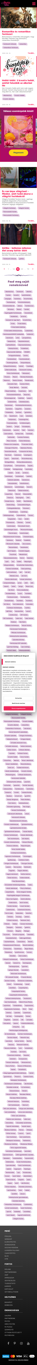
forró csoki (9, 913)
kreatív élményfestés (12, 842)
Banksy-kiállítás (10, 1130)
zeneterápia (24, 533)
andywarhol (12, 402)
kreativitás (27, 320)
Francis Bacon (26, 977)
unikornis (30, 334)
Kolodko (12, 956)
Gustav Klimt (24, 384)
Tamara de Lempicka (12, 444)
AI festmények (10, 1034)
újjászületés (21, 515)
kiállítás (21, 398)
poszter (16, 430)
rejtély (27, 608)
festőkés (28, 593)
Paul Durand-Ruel (18, 881)
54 (22, 269)
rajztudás (28, 469)
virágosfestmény (14, 355)
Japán (10, 1183)
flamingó (27, 1169)
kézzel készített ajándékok (18, 732)
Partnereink (10, 1318)
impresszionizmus (24, 345)
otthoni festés (23, 753)
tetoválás (29, 604)
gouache (17, 785)
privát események (11, 1208)
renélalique (19, 476)
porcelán (28, 1151)
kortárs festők (10, 980)
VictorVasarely (27, 458)
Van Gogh (26, 806)
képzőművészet (23, 341)
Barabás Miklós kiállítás (18, 1098)
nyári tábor (16, 1176)
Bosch (30, 941)
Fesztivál (13, 554)
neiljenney (12, 419)
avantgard (27, 455)
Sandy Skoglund (12, 799)
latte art (11, 767)
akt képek (25, 838)
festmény (17, 299)
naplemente (29, 1005)
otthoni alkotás (24, 750)
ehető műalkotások (11, 771)
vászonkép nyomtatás (23, 1123)
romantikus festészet (10, 47)
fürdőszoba (27, 1172)
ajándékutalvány (18, 640)
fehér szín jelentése (18, 1115)
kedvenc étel (25, 920)
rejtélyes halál (24, 860)
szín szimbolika (10, 1112)
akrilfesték (28, 1083)
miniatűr (13, 1059)
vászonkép (9, 1123)
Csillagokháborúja (14, 508)
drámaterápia (28, 536)
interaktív (7, 1023)
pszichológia (19, 487)
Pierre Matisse (25, 888)
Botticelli (27, 867)
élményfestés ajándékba (18, 636)
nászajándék (12, 483)
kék (32, 583)
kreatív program (18, 934)
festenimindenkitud (14, 394)
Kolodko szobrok (12, 1087)
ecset (20, 593)
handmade (24, 547)
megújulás (11, 519)
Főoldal (8, 1236)
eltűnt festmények (27, 959)
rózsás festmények (11, 835)
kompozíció (11, 341)
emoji (27, 984)
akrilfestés (25, 1183)
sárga (21, 586)
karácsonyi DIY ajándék (18, 643)
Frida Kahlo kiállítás (18, 327)
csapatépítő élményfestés (18, 995)
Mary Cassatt (11, 441)
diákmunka (10, 1162)
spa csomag (25, 647)
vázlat (11, 473)
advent (15, 1020)
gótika (21, 259)
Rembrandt (29, 380)
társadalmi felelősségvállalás (15, 885)
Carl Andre (12, 803)
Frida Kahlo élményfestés (13, 330)
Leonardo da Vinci (26, 451)
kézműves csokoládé (25, 980)
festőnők (29, 433)
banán (13, 1069)
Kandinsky (18, 949)
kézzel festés (26, 625)
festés (8, 295)
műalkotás (14, 316)
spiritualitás (11, 1190)
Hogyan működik (11, 1247)
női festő (23, 1052)
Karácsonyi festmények (18, 629)
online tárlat (11, 750)
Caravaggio (27, 856)
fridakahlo (9, 412)
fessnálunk (28, 313)
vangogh (8, 299)
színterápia (11, 526)
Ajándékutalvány (12, 1250)
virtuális (29, 1020)
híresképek (26, 426)
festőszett (27, 998)
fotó (20, 1190)
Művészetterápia (26, 529)
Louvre (21, 1133)
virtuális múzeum (11, 746)
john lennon (29, 618)
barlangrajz (27, 963)
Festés (7, 1321)
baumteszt (13, 416)
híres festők (24, 757)
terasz (7, 1176)
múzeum (19, 927)
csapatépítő (10, 892)
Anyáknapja (14, 512)
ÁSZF (6, 1275)
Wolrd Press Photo (25, 1002)
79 (28, 269)
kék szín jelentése (10, 1108)
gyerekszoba (10, 1165)
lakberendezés (23, 490)
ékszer (22, 1194)
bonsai (8, 963)
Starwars (26, 508)
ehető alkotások (11, 888)
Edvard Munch (27, 842)
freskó (16, 792)
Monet (19, 309)
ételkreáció (13, 902)
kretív (26, 355)
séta (17, 338)
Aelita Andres (25, 874)
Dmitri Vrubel (17, 380)
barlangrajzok (14, 966)
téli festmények (14, 1105)
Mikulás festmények (18, 632)
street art (18, 796)
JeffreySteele (20, 465)
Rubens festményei (12, 625)
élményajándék (24, 650)
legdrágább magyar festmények (18, 895)
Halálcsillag (10, 505)
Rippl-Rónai (29, 949)
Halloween (26, 1140)
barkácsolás (10, 1172)
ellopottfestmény (10, 366)
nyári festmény (26, 1208)
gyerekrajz (8, 1076)
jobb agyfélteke (25, 938)
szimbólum (28, 1048)
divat (27, 814)
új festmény (25, 1087)
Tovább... (31, 53)
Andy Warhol (14, 387)
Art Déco (7, 604)
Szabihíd (27, 540)
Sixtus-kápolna (10, 1187)
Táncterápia (13, 533)
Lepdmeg (24, 512)
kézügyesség (17, 469)
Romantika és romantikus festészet (16, 32)
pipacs (16, 1023)
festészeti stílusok (9, 44)
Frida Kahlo (22, 323)
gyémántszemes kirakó (18, 828)
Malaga (26, 931)
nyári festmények (24, 1165)
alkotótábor (28, 1176)
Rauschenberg (26, 764)
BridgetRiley (9, 462)
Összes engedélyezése (18, 708)
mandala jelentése (25, 1187)
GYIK (6, 1259)
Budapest (8, 1302)
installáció (22, 1069)
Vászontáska (13, 547)
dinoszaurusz (26, 1062)
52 (14, 269)
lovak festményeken (24, 1162)
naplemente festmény (12, 1009)
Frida (13, 323)
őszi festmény (11, 1137)
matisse (18, 412)
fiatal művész (12, 877)
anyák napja (26, 1126)
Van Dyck (22, 622)
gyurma (24, 966)
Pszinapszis (10, 522)
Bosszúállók (27, 494)
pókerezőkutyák (10, 370)
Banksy (9, 796)
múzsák (24, 387)
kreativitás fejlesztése (25, 565)
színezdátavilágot (24, 505)
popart (29, 398)
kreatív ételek (26, 771)
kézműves (25, 480)
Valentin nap (24, 1037)
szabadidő (28, 330)
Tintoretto (7, 949)
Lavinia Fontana (23, 437)
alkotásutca (7, 95)
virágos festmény (25, 735)
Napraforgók (25, 846)
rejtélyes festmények (14, 608)
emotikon (12, 988)
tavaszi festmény (26, 924)
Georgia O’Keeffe (11, 448)
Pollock (7, 924)
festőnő (13, 1052)
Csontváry (22, 391)
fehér (13, 586)
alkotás (28, 291)
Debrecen (9, 1305)
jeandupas (8, 476)
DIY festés (24, 615)
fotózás (10, 917)
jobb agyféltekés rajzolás (24, 1155)
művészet (9, 338)
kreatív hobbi (12, 757)
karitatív (9, 409)
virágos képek (25, 739)
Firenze (10, 931)
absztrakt (15, 458)
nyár (7, 561)
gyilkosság (11, 860)
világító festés (18, 1218)
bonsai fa (16, 963)
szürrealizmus (11, 572)
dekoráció (11, 490)
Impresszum (9, 1278)
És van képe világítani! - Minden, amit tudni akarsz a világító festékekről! (17, 194)
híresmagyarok (10, 398)
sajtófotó (7, 1005)
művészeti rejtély (25, 370)
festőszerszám (12, 597)
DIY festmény (8, 618)
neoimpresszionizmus (18, 853)
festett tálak (11, 650)
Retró (22, 558)
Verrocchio (17, 867)
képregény (19, 497)
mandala (30, 934)
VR (22, 1020)
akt (21, 572)
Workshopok (10, 1245)
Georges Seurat (26, 863)
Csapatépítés (10, 1253)
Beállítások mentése (18, 703)
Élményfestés (10, 1242)
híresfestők (28, 299)
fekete (6, 586)
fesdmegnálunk (12, 362)
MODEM (26, 352)
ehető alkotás (25, 899)
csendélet (25, 970)
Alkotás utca (14, 576)
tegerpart (17, 1169)
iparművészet (8, 1155)
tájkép (15, 924)
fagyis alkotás (23, 870)
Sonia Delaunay (24, 441)
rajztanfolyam (9, 941)
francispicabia (12, 423)
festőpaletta (25, 597)
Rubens (13, 622)
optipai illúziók (13, 970)
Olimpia (29, 1130)
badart (9, 426)
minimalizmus (23, 803)
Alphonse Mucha (26, 448)
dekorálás (19, 913)
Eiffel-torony (10, 1133)
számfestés (10, 909)
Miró (24, 1009)
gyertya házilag (12, 647)
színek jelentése (25, 579)
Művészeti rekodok (12, 544)
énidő (27, 519)
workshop (25, 1101)
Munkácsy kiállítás (11, 1144)
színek (28, 522)
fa (5, 416)
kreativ (16, 295)
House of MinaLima (24, 1066)
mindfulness (24, 483)
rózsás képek (27, 831)
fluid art (25, 1105)
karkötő (14, 1194)
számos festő (28, 1076)
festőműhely (12, 359)
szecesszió (7, 430)
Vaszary (11, 1044)
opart (7, 458)
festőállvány (9, 600)
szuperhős (8, 494)
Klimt (9, 984)
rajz (21, 416)
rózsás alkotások (26, 835)
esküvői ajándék (13, 480)
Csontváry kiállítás (14, 1055)
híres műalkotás (22, 590)
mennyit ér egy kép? (13, 320)
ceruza (29, 952)
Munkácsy (8, 952)
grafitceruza (19, 952)
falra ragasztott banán (18, 1147)
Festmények (9, 1335)
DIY (30, 391)
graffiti (27, 796)
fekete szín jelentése (14, 1119)
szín (20, 1048)
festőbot (29, 600)
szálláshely (28, 1204)
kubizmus (18, 455)
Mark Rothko (25, 799)
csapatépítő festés (18, 991)
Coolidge (30, 366)
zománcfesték (26, 792)
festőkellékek (10, 593)
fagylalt (12, 870)
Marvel (18, 494)
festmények (11, 302)
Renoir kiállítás (11, 1094)
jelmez (27, 917)
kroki (18, 473)
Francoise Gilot (27, 444)
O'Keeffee (7, 760)
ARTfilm (9, 611)
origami (21, 1179)
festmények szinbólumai (13, 1083)
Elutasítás (18, 698)
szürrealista (8, 433)
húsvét (29, 487)
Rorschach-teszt (23, 526)
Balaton (30, 558)
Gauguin (10, 927)
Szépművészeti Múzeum (12, 945)
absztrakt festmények (18, 973)
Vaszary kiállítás (10, 1048)
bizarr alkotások (27, 760)
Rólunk (8, 1269)
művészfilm (19, 611)
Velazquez (26, 373)
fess (20, 519)
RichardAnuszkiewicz (24, 462)
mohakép (17, 1211)
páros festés (19, 1041)
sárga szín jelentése (26, 1108)
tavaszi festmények (18, 810)
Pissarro (17, 1076)
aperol (9, 1211)
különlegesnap (9, 515)
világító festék (24, 208)
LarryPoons (8, 465)
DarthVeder (28, 501)
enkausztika (8, 789)
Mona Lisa (29, 586)
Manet (15, 377)
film (28, 497)
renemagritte (23, 419)
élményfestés (13, 348)
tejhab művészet (23, 767)
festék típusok (28, 785)
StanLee (10, 497)
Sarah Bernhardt (10, 451)
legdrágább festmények (13, 313)
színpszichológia (9, 583)
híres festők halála (18, 849)
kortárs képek (12, 1037)
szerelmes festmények (13, 1151)
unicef (28, 611)
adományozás (24, 402)
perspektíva (26, 338)
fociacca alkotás (12, 846)
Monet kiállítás (10, 391)
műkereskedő (24, 877)
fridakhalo (24, 348)
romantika (22, 44)
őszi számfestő (25, 1137)
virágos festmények (11, 863)
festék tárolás (12, 906)
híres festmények (13, 373)
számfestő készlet (24, 909)
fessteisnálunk (24, 359)
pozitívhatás (26, 295)
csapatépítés (23, 988)
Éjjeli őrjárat (10, 1179)
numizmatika (17, 1158)
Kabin (19, 561)
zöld (26, 583)
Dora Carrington (12, 899)
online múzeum (26, 746)
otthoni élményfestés (13, 998)
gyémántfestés (27, 824)
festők (26, 309)
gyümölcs (28, 412)
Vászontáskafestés (10, 558)
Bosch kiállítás (28, 945)
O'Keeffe (16, 1027)
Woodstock (23, 554)
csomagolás (19, 1016)
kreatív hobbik (19, 95)
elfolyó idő (19, 433)
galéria (27, 927)
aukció (8, 867)
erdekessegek (25, 423)
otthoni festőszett (24, 774)
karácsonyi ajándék (18, 778)
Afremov (11, 309)
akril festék (24, 902)
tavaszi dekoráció (12, 1062)
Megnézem (18, 152)
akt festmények (13, 838)
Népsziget (27, 561)
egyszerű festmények (12, 856)
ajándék (17, 1012)
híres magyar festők (24, 892)
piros (19, 583)
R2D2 (19, 501)
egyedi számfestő (24, 1215)
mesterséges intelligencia (18, 1030)
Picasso (7, 377)
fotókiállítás (17, 1005)
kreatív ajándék (10, 735)
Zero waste (26, 544)
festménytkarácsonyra (23, 405)
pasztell (27, 782)
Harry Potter (10, 1066)
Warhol (16, 760)
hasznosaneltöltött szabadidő (13, 334)
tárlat (31, 1073)
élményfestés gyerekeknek (18, 1197)
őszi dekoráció (18, 604)
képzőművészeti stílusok (18, 821)
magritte (19, 409)
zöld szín (27, 1119)
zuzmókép (27, 1211)
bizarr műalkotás (12, 764)
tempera (8, 792)
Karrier (8, 1286)
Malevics (7, 380)
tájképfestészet (12, 739)
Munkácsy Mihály (26, 1144)
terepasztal (23, 1059)
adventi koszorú (13, 1101)
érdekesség (18, 984)
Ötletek (20, 522)
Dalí (23, 430)
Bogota (18, 931)
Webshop (8, 1239)
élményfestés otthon (14, 782)
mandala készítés (18, 1201)
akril (16, 1183)
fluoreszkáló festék (10, 211)
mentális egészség (13, 806)
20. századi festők (12, 977)
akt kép (9, 1016)
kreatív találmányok (11, 824)
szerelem (9, 1041)
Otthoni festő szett (13, 1332)
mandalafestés (11, 938)
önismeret (8, 487)
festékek (20, 600)
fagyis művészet (12, 874)
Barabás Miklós (25, 1094)
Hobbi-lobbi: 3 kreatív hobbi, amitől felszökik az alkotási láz (18, 83)
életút (21, 366)
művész (30, 430)
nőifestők (11, 437)
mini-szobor (23, 956)
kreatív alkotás (8, 99)
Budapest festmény (13, 1140)
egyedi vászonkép (12, 1126)
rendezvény (13, 615)
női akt (27, 572)
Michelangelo (10, 774)
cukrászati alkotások (15, 814)
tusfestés (30, 789)
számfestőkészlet (27, 1023)
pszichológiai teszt (11, 529)
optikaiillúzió (10, 345)
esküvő (29, 476)
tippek (30, 465)
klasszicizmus (14, 1091)
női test (24, 576)
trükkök (7, 469)
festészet (20, 291)
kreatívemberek (8, 306)
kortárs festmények (25, 1034)
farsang (18, 917)
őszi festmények (10, 1002)
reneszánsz (21, 941)
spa (18, 1172)
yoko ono (19, 618)
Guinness (10, 540)
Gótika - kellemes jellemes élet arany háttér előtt (16, 249)
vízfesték (7, 785)
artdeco (25, 473)
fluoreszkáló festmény (11, 215)
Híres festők (10, 1324)
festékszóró (19, 789)
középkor (7, 1158)
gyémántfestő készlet (12, 831)
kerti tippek (12, 551)
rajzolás (12, 753)
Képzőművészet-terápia (12, 536)
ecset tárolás (24, 906)
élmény (8, 1012)
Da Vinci (11, 590)
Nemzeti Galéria (22, 1044)
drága (17, 426)
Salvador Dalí (12, 384)
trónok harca (9, 501)
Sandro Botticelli (11, 579)
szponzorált (29, 1158)
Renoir (24, 1091)
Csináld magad (24, 551)
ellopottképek (25, 362)
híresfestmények (24, 302)
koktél (9, 1169)
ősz (13, 561)
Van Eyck (8, 455)
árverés (23, 316)
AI (23, 1027)
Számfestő (9, 1330)
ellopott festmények (10, 959)
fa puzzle (6, 934)
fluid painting (26, 568)
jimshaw (29, 416)
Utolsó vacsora (12, 920)
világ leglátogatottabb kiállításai (14, 1073)
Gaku (30, 885)
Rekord (18, 540)
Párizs (21, 1130)
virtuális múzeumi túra (18, 743)
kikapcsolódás (9, 565)
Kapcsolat (9, 1289)
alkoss (20, 306)
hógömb (7, 1020)
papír (28, 1179)
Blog (7, 1256)
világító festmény (9, 208)
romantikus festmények (13, 1204)
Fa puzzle (8, 1327)
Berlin (29, 1041)
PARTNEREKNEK (10, 1272)
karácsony (8, 405)
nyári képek (11, 1215)
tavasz (30, 515)
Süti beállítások (11, 1292)
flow (30, 1009)
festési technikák (12, 568)
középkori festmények (18, 1080)
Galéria (8, 1315)
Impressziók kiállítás (14, 352)
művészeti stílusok (18, 817)
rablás (27, 1190)
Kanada (26, 1055)
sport (28, 1133)
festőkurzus (29, 306)
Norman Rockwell (26, 377)
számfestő (26, 1012)
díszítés (28, 913)
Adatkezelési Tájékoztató (10, 1282)
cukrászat (27, 728)
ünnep (28, 1016)
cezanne (27, 409)
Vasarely (27, 394)
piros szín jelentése (25, 1112)
